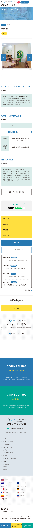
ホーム (2, 17)
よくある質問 (6, 444)
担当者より (6, 235)
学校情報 (5, 224)
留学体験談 (14, 257)
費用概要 (5, 230)
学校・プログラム (10, 17)
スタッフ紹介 (6, 464)
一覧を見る (27, 290)
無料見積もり (6, 450)
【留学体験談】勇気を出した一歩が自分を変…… (15, 285)
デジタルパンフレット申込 (9, 458)
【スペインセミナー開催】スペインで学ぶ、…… (15, 276)
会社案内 (5, 461)
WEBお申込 (6, 455)
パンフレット (25, 2)
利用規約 (5, 511)
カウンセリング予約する (16, 250)
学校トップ (6, 218)
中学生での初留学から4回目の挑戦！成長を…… (15, 260)
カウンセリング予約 (8, 452)
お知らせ (13, 273)
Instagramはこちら (17, 308)
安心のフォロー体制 (8, 441)
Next (29, 57)
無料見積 (16, 242)
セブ (4, 33)
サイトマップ (13, 511)
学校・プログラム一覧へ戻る (16, 192)
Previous (3, 57)
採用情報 (5, 469)
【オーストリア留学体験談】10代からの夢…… (15, 268)
